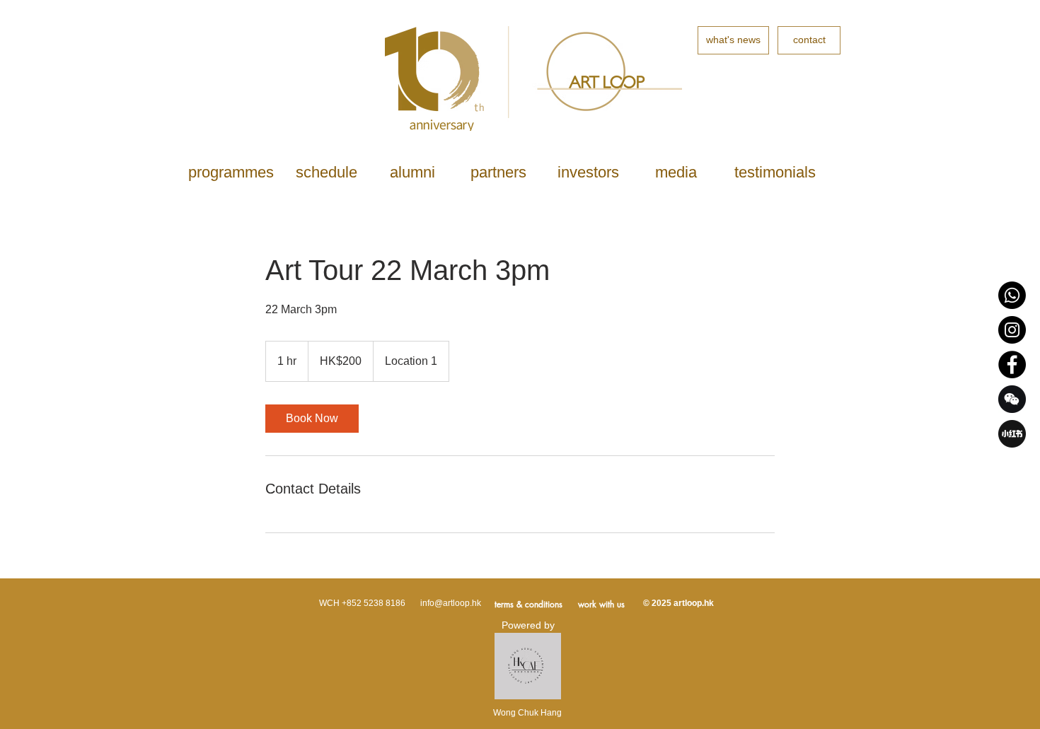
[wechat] (1012, 399)
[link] (312, 418)
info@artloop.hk (450, 603)
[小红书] (1012, 434)
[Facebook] (1012, 364)
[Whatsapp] (1012, 295)
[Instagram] (1012, 330)
